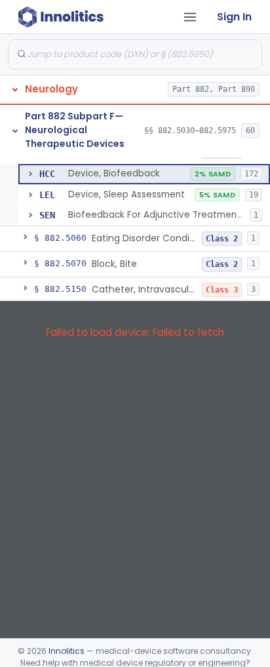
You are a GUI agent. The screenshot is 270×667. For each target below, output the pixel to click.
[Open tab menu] (190, 17)
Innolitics (66, 651)
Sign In (234, 16)
